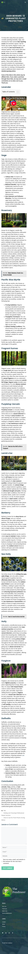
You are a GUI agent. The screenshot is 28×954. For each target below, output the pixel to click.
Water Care (4, 911)
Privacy (3, 926)
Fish (5, 810)
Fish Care (4, 906)
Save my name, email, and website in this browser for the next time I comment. (14, 861)
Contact (4, 922)
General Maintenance (7, 913)
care (10, 497)
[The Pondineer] (3, 2)
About (3, 924)
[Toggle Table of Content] (17, 92)
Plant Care (4, 908)
